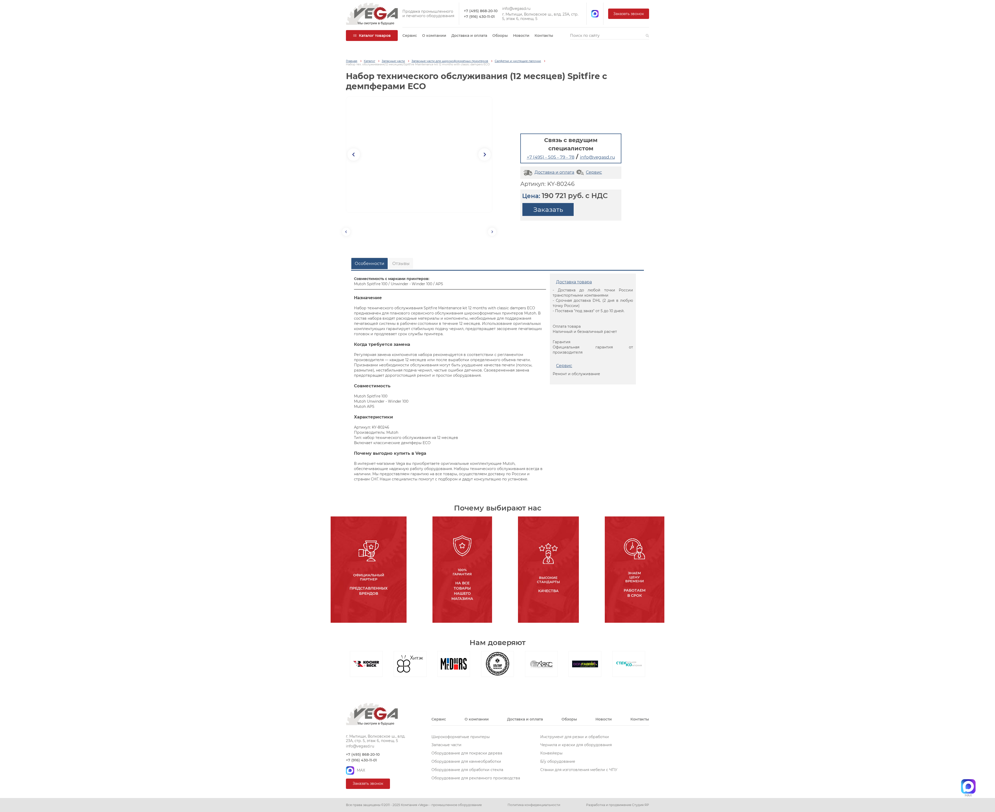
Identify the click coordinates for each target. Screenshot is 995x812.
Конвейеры (551, 753)
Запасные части (393, 61)
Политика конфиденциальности (534, 805)
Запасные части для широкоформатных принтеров (449, 61)
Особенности (369, 263)
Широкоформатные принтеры (460, 736)
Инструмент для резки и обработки (574, 736)
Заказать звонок (628, 13)
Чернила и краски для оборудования (576, 745)
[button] (647, 35)
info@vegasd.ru (516, 8)
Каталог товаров (375, 35)
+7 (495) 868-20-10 (480, 11)
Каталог (369, 61)
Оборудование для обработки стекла (467, 769)
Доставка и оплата (469, 35)
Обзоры (500, 35)
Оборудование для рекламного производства (475, 778)
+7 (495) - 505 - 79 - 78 (550, 157)
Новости (521, 35)
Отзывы (401, 263)
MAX (361, 770)
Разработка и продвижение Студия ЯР (617, 805)
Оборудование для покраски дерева (466, 753)
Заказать (548, 209)
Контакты (544, 35)
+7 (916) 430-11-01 (479, 17)
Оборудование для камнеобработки (466, 761)
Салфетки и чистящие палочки (518, 61)
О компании (434, 35)
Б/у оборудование (557, 761)
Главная (351, 61)
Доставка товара (574, 281)
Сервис (409, 35)
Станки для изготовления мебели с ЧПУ (578, 769)
